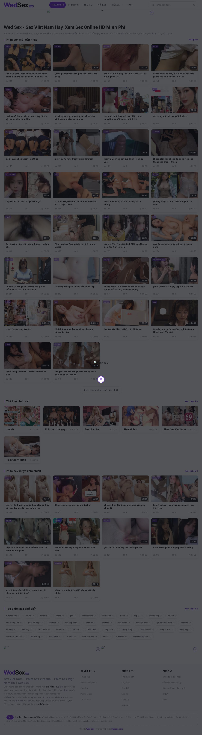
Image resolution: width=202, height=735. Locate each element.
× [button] (101, 379)
